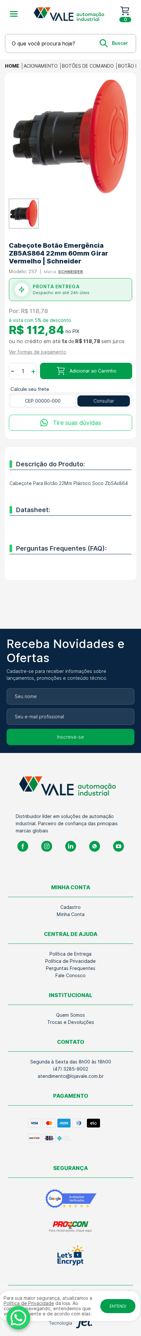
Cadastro (70, 907)
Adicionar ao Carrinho (93, 371)
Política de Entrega (70, 954)
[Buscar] (114, 43)
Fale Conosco (70, 975)
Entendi (118, 1306)
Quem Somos (70, 1015)
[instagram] (46, 846)
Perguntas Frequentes (70, 968)
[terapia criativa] (71, 14)
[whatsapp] (94, 846)
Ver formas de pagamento (37, 352)
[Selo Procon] (71, 1226)
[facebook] (22, 846)
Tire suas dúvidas (77, 422)
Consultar (103, 401)
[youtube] (118, 846)
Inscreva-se (70, 737)
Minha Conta (71, 914)
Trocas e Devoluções (70, 1022)
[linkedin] (70, 846)
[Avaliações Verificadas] (71, 1198)
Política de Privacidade (70, 961)
